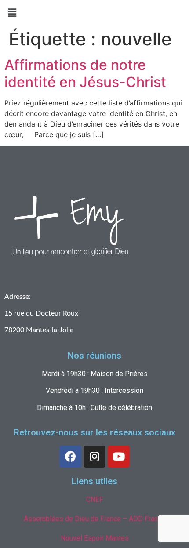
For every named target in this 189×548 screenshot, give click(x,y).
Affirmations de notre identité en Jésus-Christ (85, 73)
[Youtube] (119, 457)
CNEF (94, 499)
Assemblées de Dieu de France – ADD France (94, 519)
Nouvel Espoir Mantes (95, 538)
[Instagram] (94, 457)
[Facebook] (70, 457)
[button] (11, 12)
